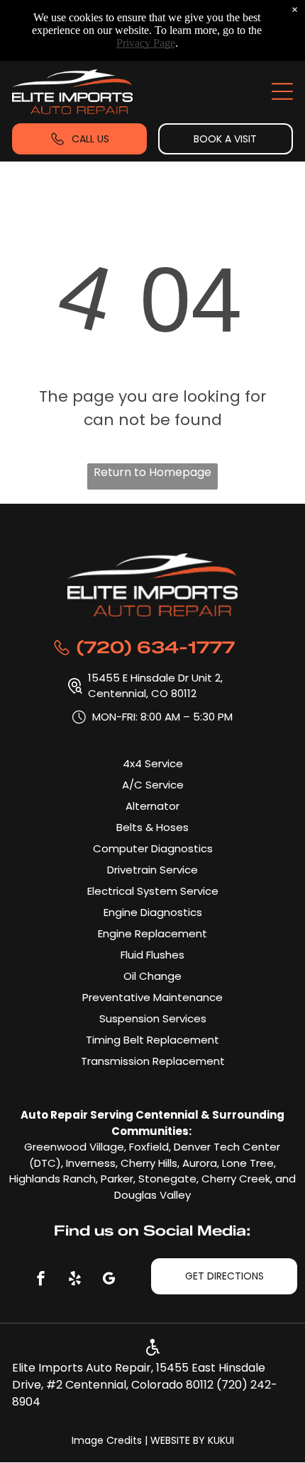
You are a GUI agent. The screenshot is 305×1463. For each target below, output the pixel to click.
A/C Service (153, 784)
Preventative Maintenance (152, 997)
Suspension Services (152, 1018)
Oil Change (152, 975)
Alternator (152, 805)
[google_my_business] (109, 1280)
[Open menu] (282, 91)
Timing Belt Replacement (152, 1039)
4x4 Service (153, 763)
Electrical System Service (152, 890)
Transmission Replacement (153, 1061)
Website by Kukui (192, 1440)
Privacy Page (145, 43)
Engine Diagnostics (153, 912)
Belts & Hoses (152, 827)
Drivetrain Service (152, 869)
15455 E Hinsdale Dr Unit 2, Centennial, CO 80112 (157, 685)
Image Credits (107, 1440)
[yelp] (75, 1280)
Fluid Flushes (152, 954)
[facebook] (41, 1280)
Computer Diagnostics (153, 848)
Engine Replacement (152, 933)
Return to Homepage (152, 472)
